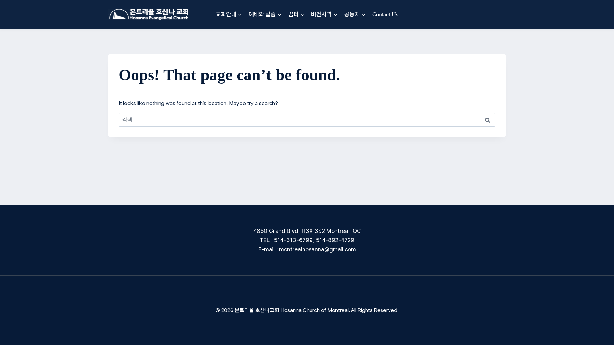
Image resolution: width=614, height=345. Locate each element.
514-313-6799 (293, 240)
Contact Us (385, 14)
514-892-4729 (335, 240)
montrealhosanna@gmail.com (317, 249)
